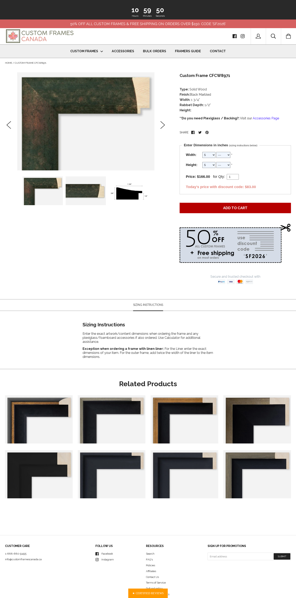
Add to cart (235, 208)
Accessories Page (266, 118)
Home (8, 62)
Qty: (221, 177)
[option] (85, 121)
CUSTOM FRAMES (84, 51)
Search (150, 553)
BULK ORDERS (154, 51)
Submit (282, 556)
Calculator (173, 338)
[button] (148, 593)
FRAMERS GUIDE (188, 51)
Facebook (107, 553)
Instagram (107, 559)
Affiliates (151, 571)
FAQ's (149, 559)
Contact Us (152, 577)
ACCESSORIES (123, 51)
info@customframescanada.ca (23, 559)
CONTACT (218, 51)
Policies (150, 565)
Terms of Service (156, 582)
